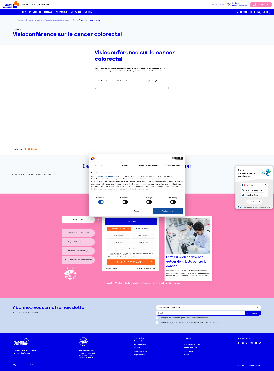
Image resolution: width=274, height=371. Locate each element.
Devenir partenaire (140, 351)
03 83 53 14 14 (246, 12)
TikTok (260, 343)
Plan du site (240, 365)
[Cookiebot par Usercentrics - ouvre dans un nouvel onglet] (173, 158)
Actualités (76, 12)
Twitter (243, 343)
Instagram (251, 343)
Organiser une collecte (78, 242)
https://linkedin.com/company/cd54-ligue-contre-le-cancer (268, 12)
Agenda (88, 12)
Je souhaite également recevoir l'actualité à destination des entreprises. (190, 322)
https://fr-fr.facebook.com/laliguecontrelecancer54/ (254, 12)
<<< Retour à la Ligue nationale (35, 4)
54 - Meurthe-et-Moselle (34, 20)
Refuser (137, 211)
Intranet (187, 354)
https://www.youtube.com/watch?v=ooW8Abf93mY (259, 12)
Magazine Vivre (139, 354)
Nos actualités (139, 341)
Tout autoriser (167, 211)
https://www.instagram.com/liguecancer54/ (263, 12)
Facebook (239, 343)
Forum (186, 341)
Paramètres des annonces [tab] (149, 165)
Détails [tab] (125, 165)
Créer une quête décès (78, 233)
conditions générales (180, 318)
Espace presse (189, 351)
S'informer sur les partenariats (78, 260)
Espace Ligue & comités (192, 344)
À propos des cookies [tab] (173, 165)
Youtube (256, 343)
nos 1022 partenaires (106, 176)
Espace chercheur (190, 348)
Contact (137, 348)
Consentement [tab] (100, 166)
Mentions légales (255, 365)
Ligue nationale (18, 20)
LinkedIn (247, 343)
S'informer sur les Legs (78, 251)
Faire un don (263, 4)
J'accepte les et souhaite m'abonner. (184, 318)
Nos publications (140, 344)
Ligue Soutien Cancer (21, 353)
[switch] (125, 202)
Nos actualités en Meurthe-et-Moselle (57, 20)
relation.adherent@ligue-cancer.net (169, 283)
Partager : (18, 149)
